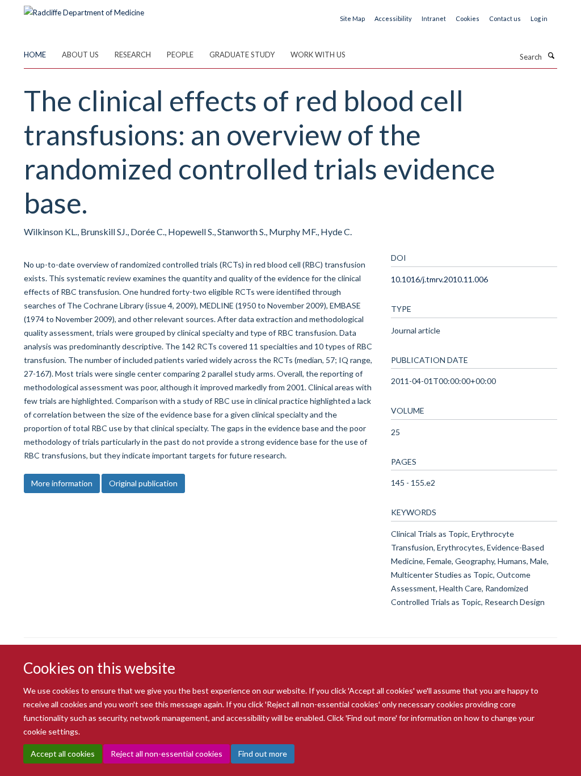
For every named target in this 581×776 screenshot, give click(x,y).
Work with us (318, 54)
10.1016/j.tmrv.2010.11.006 (439, 279)
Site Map (352, 18)
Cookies (467, 18)
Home (35, 54)
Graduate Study (242, 54)
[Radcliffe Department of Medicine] (84, 8)
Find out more (262, 753)
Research (133, 54)
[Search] (551, 55)
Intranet (434, 18)
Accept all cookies (63, 753)
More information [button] (61, 483)
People (180, 54)
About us (80, 54)
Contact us (505, 18)
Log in (539, 18)
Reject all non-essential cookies (166, 753)
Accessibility (393, 18)
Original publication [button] (143, 483)
